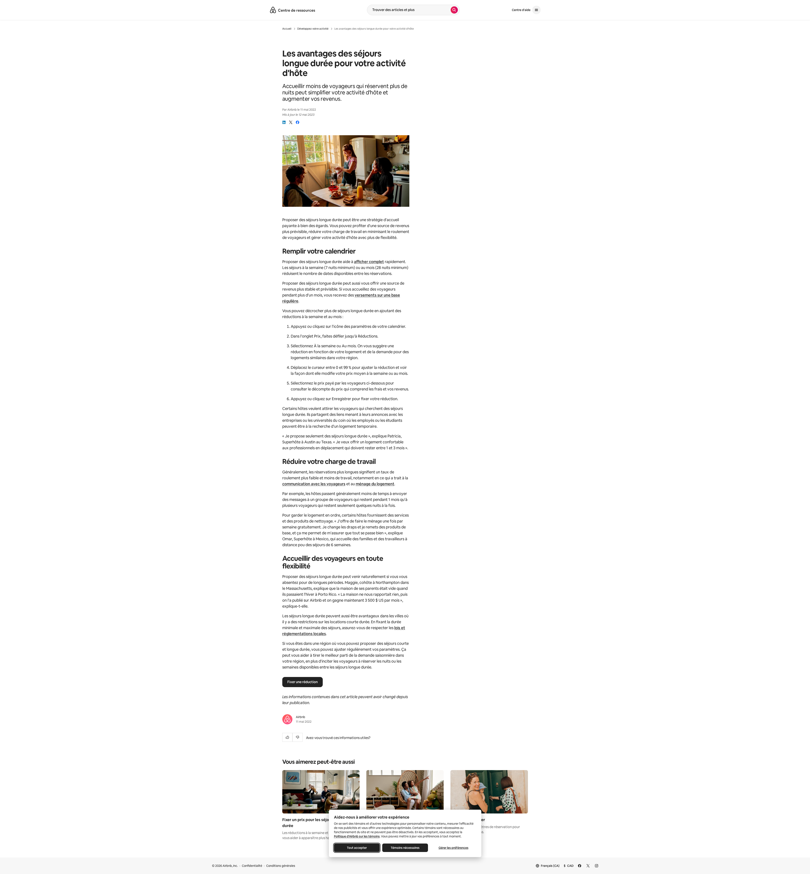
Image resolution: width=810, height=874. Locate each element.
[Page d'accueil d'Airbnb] (273, 10)
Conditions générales (280, 866)
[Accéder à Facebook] (579, 865)
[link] (284, 122)
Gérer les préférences (453, 848)
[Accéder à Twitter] (588, 865)
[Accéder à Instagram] (596, 865)
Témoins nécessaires (405, 848)
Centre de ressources (296, 10)
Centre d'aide (521, 10)
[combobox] (409, 10)
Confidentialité (252, 866)
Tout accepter (357, 848)
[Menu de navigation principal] (536, 10)
